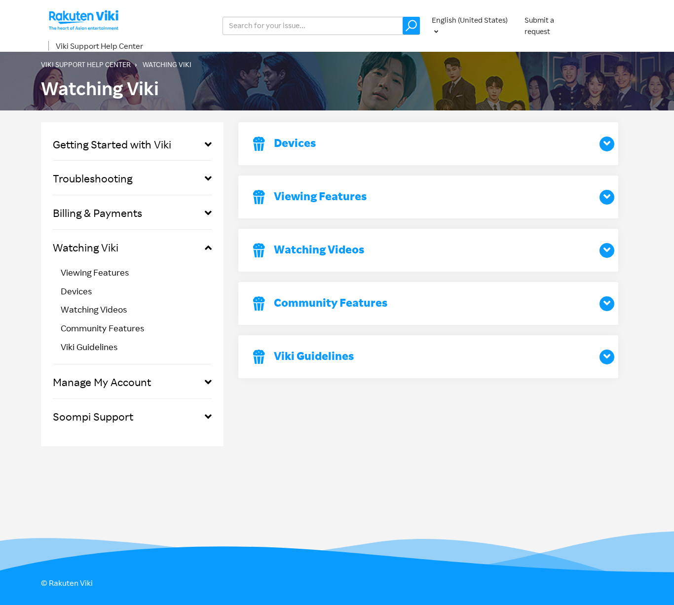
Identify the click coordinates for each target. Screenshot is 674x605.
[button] (411, 26)
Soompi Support (93, 416)
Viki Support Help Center (99, 46)
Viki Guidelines (89, 346)
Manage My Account (102, 382)
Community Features (102, 327)
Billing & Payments (97, 212)
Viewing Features (95, 272)
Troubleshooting (92, 178)
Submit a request (539, 25)
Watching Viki (85, 247)
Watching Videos (94, 309)
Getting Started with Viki (112, 144)
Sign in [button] (612, 25)
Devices (76, 290)
